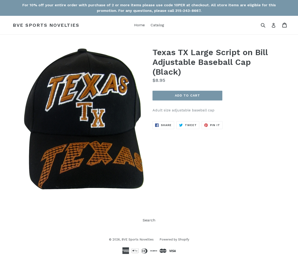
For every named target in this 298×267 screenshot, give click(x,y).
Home (139, 25)
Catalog (157, 25)
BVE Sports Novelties (46, 25)
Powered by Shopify (174, 239)
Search (149, 220)
